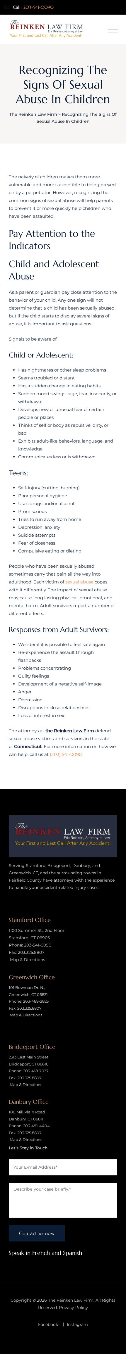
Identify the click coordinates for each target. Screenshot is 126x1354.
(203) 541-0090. (66, 754)
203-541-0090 (38, 7)
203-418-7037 (36, 1070)
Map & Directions (27, 959)
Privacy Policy (73, 1307)
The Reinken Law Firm (70, 1300)
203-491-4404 (36, 1125)
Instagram (77, 1324)
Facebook (48, 1324)
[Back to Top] (113, 1344)
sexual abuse (79, 582)
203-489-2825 (36, 1001)
